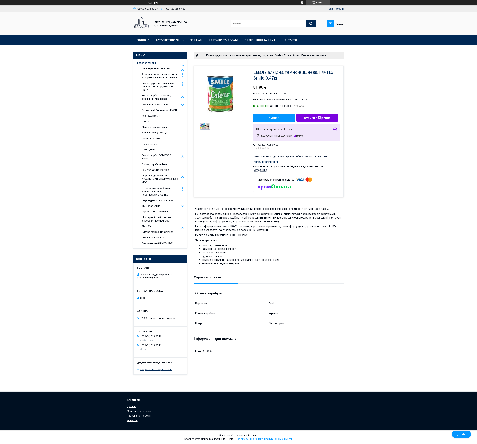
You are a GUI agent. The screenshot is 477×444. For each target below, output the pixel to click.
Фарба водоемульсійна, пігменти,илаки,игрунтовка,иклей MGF (160, 179)
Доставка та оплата (223, 40)
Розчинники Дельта (153, 237)
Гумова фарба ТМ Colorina (157, 231)
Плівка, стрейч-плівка (154, 164)
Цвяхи (145, 121)
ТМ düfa (146, 226)
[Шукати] (311, 23)
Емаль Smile (291, 55)
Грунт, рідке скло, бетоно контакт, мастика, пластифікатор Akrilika (156, 191)
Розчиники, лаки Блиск (155, 104)
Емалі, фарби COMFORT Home (156, 157)
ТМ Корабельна (151, 206)
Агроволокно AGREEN (155, 211)
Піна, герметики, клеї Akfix (157, 68)
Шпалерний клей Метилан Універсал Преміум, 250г (157, 219)
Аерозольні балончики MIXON (159, 110)
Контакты (132, 420)
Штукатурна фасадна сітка (157, 200)
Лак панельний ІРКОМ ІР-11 (157, 243)
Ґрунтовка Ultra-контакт (155, 170)
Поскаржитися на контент (249, 439)
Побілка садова (151, 138)
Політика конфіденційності (278, 439)
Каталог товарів (167, 40)
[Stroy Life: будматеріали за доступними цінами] (141, 30)
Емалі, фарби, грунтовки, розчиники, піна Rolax (156, 97)
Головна (143, 40)
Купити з (310, 117)
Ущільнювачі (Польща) (155, 132)
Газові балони (150, 144)
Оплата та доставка (139, 411)
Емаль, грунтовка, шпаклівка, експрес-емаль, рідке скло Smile (243, 55)
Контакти (290, 40)
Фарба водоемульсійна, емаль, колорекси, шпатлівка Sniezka (160, 76)
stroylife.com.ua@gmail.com (156, 369)
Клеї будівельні (151, 115)
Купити (274, 117)
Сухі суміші (148, 149)
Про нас (196, 40)
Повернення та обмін (260, 40)
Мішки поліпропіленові (155, 127)
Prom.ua (256, 435)
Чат (464, 434)
